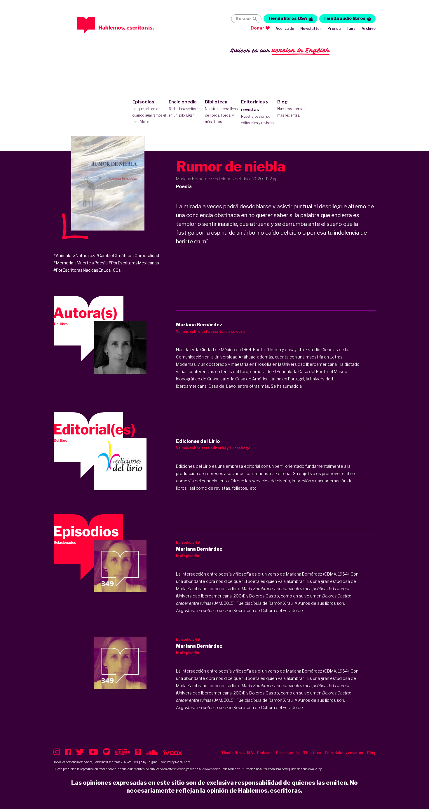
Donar (257, 28)
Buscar (243, 18)
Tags (351, 28)
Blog (291, 108)
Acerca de (284, 28)
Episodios (149, 111)
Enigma (152, 762)
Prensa (334, 28)
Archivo (369, 28)
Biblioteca (221, 111)
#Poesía (100, 262)
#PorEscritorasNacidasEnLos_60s (87, 270)
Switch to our (280, 50)
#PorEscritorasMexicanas (134, 262)
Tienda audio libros (344, 18)
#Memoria (63, 262)
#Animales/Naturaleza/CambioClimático (92, 255)
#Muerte (82, 262)
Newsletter (311, 28)
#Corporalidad (145, 255)
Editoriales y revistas (257, 112)
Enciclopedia (184, 108)
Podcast (264, 753)
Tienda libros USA (287, 18)
